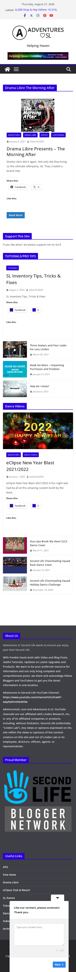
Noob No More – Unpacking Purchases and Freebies (47, 367)
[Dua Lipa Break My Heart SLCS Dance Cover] (15, 546)
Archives (8, 928)
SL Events (9, 898)
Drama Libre (30, 135)
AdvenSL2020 (37, 141)
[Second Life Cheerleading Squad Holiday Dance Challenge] (15, 585)
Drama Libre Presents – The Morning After (36, 151)
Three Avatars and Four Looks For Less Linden (48, 347)
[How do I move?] (15, 389)
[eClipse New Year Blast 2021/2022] (38, 430)
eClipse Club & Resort (16, 890)
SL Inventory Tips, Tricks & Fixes (33, 279)
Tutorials (12, 268)
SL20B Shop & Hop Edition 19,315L (36, 10)
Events (44, 135)
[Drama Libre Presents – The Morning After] (38, 115)
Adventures (14, 135)
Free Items (9, 874)
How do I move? (39, 386)
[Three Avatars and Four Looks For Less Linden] (15, 350)
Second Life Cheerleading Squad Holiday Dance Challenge (50, 582)
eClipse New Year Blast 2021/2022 (30, 466)
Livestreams (58, 135)
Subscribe (9, 921)
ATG (5, 867)
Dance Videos (30, 454)
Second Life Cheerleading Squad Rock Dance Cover (50, 562)
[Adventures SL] (7, 69)
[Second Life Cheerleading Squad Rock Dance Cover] (15, 565)
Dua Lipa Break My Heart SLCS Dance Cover (48, 543)
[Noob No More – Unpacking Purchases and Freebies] (15, 370)
